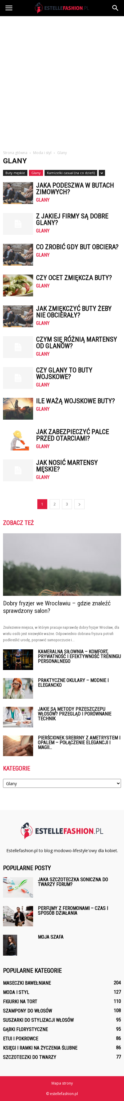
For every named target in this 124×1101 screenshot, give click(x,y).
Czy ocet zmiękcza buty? (74, 277)
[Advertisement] (62, 80)
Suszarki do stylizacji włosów (38, 1020)
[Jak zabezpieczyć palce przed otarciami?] (18, 439)
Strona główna (15, 152)
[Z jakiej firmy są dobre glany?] (18, 224)
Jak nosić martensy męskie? (67, 466)
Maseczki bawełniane (27, 983)
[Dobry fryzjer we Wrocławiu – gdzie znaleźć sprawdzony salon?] (62, 564)
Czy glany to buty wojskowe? (64, 373)
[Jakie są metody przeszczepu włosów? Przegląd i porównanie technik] (18, 717)
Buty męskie (15, 172)
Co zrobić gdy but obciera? (77, 247)
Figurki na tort (20, 1001)
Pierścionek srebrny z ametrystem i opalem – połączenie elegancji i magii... (79, 742)
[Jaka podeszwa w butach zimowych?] (18, 193)
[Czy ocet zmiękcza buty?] (18, 285)
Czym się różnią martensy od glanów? (76, 343)
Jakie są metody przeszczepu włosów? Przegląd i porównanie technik (74, 713)
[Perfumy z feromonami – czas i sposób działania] (18, 916)
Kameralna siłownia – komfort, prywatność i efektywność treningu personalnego (79, 656)
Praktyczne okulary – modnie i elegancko (73, 682)
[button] (115, 8)
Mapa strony (62, 1083)
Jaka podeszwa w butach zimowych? (75, 189)
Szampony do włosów (27, 1011)
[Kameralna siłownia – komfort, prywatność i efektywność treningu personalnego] (18, 659)
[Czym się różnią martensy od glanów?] (18, 347)
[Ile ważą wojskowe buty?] (18, 409)
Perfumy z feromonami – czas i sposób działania (73, 910)
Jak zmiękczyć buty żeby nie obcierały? (74, 312)
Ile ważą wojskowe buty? (75, 401)
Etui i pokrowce (20, 1038)
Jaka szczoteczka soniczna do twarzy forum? (73, 882)
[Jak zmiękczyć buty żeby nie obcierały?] (18, 316)
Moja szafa (51, 937)
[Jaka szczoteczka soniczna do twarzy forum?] (18, 887)
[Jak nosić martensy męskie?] (18, 470)
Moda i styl (16, 992)
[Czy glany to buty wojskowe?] (18, 378)
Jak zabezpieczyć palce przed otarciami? (72, 435)
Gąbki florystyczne (25, 1029)
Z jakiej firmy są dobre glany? (72, 219)
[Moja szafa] (10, 945)
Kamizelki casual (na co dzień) (71, 172)
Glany (36, 172)
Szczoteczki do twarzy (29, 1057)
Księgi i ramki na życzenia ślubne (40, 1048)
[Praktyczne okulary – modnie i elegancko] (18, 688)
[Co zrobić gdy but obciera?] (18, 255)
